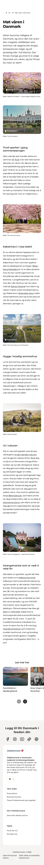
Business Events (14, 797)
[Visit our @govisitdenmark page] (29, 739)
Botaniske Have (26, 293)
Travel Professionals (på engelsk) (21, 800)
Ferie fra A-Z (12, 830)
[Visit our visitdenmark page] (22, 739)
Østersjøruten (15, 495)
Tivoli (16, 160)
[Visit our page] (15, 739)
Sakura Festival (18, 286)
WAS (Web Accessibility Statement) (29, 856)
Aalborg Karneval (26, 578)
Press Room (12, 793)
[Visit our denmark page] (8, 739)
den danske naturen (27, 454)
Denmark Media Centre (17, 815)
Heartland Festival (11, 629)
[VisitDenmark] (15, 751)
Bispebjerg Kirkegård (15, 90)
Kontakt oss (12, 834)
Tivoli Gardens (12, 131)
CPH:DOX (15, 612)
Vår (9, 13)
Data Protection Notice (10, 856)
